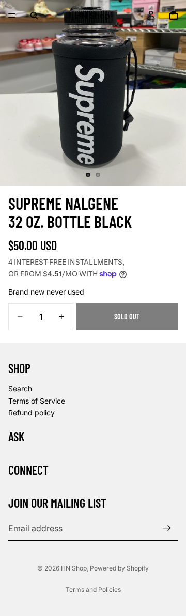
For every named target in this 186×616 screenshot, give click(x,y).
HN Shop (74, 568)
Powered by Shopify (119, 568)
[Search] (34, 15)
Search (20, 388)
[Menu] (12, 15)
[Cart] (173, 15)
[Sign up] (167, 528)
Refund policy (31, 412)
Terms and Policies (93, 589)
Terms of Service (36, 400)
